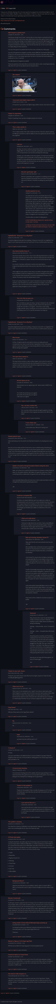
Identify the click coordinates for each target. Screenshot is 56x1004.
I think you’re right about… (28, 518)
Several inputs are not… (23, 380)
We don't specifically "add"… (29, 172)
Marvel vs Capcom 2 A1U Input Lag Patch (20, 941)
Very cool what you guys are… (25, 298)
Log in (9, 70)
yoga (18, 734)
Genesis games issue (14, 436)
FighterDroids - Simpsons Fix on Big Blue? (20, 235)
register (15, 70)
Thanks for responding (14, 113)
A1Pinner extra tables (14, 837)
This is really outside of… (20, 127)
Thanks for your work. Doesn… (16, 671)
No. (14, 721)
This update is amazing (15, 822)
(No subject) (16, 74)
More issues (16, 337)
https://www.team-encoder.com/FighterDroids (13, 20)
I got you (19, 144)
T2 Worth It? (11, 748)
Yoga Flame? (12, 707)
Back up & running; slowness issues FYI (37, 537)
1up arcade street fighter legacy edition (24, 100)
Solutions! (33, 613)
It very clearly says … (31, 423)
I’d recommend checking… (20, 768)
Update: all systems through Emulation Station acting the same (31, 466)
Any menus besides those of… (21, 251)
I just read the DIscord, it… (28, 802)
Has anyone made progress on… (17, 974)
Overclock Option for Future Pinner (18, 954)
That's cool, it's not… (18, 686)
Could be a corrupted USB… (25, 495)
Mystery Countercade (14, 898)
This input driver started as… (21, 356)
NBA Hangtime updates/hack (16, 32)
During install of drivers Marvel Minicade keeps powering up (30, 923)
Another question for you (33, 191)
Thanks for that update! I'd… (25, 785)
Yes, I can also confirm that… (29, 405)
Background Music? (18, 881)
